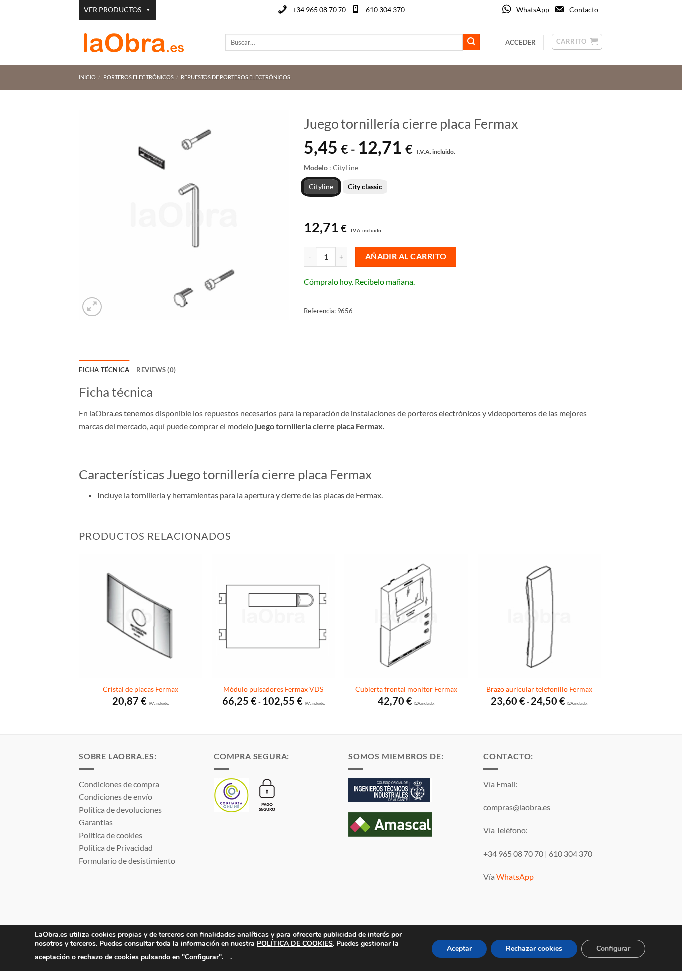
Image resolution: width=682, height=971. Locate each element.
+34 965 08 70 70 (319, 9)
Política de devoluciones (120, 809)
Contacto (583, 9)
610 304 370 (385, 9)
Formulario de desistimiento (127, 860)
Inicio (87, 77)
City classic (365, 186)
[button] (92, 307)
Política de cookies (110, 835)
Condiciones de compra (119, 784)
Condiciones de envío (115, 796)
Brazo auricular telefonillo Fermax (539, 689)
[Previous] (79, 643)
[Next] (600, 643)
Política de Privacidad (116, 847)
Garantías (96, 822)
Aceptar (459, 948)
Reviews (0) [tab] (156, 370)
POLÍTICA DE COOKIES (295, 943)
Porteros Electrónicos (138, 77)
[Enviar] (471, 42)
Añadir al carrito (406, 256)
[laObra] (144, 42)
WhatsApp (532, 9)
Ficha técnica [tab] (104, 370)
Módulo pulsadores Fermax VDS (273, 689)
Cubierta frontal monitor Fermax (406, 689)
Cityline (321, 186)
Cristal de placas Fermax (140, 689)
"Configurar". (202, 956)
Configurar (613, 948)
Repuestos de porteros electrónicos (235, 77)
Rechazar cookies (534, 948)
